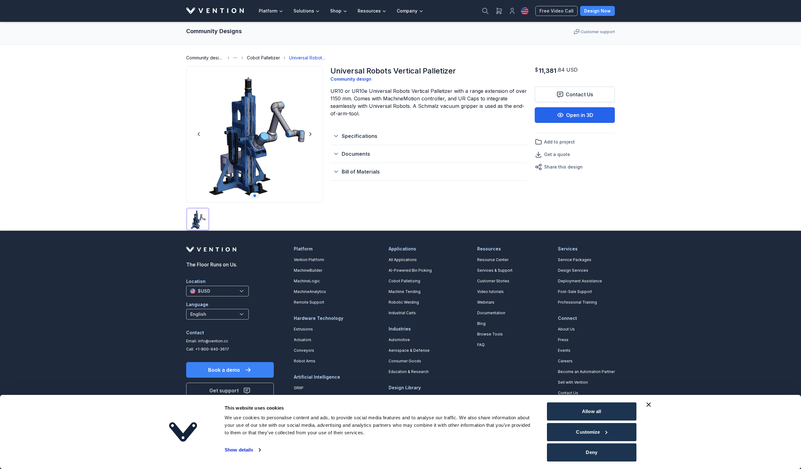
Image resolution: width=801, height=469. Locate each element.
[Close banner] (648, 404)
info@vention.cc (213, 341)
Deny (591, 452)
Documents (356, 154)
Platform (268, 10)
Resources (369, 10)
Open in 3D (579, 115)
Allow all (591, 411)
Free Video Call (556, 10)
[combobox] (217, 291)
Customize (588, 432)
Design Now (597, 10)
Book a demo (224, 370)
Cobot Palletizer (263, 57)
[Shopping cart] (499, 11)
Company (407, 10)
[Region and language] (524, 11)
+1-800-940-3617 (212, 349)
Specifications (359, 136)
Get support (224, 390)
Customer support (598, 31)
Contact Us (579, 94)
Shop (335, 10)
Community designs (205, 57)
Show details (239, 449)
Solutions (303, 10)
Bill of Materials (361, 172)
